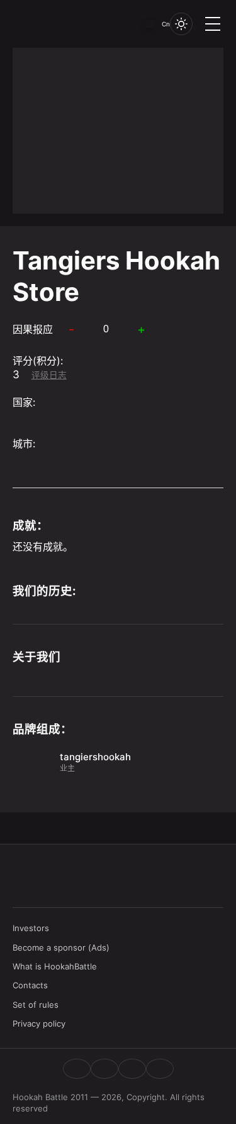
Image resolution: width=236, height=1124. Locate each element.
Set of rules (36, 1005)
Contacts (30, 985)
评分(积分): (38, 360)
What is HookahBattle (55, 966)
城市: (24, 443)
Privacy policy (39, 1023)
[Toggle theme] (181, 24)
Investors (31, 928)
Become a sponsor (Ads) (61, 947)
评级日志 (49, 375)
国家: (24, 402)
